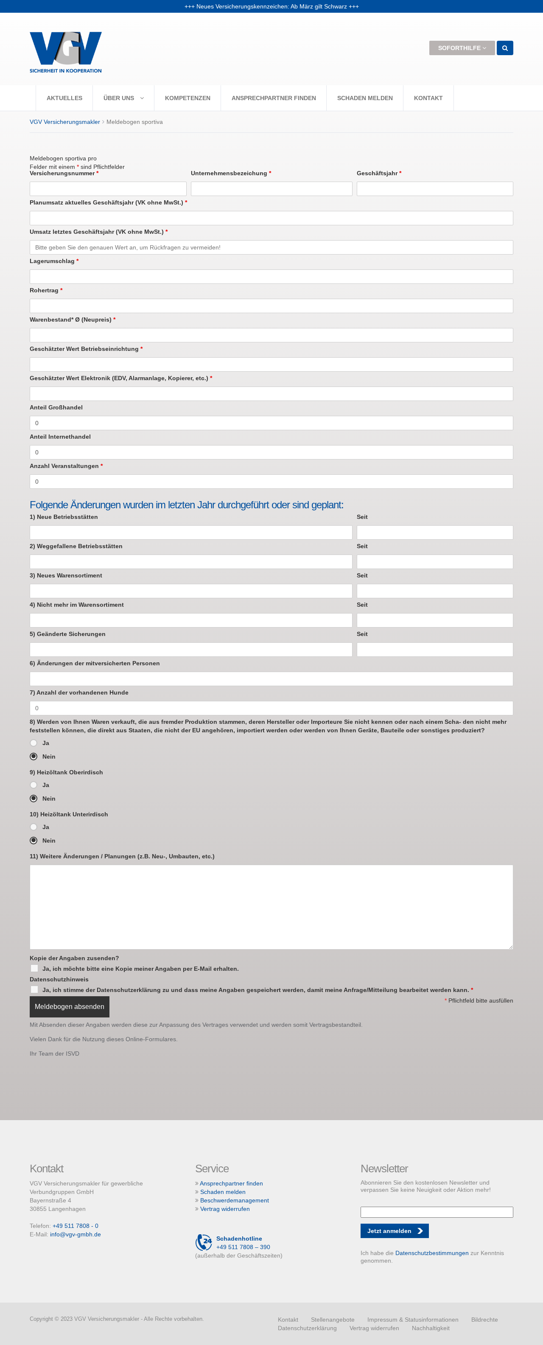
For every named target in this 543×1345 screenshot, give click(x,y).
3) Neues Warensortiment (66, 575)
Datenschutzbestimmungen (432, 1253)
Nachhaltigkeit (431, 1328)
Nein (49, 756)
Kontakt (428, 98)
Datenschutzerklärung (307, 1328)
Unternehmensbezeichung (231, 173)
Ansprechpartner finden (274, 98)
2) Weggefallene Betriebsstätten (76, 546)
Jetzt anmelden (389, 1230)
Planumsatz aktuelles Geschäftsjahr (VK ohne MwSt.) (108, 202)
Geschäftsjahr (379, 173)
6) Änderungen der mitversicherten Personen (95, 663)
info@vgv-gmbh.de (75, 1234)
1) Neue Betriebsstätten (64, 516)
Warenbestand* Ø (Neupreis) (72, 319)
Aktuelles (64, 98)
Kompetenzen (187, 98)
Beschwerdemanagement (234, 1200)
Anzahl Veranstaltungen (66, 465)
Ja (45, 743)
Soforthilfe (460, 48)
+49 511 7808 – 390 (243, 1242)
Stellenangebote (333, 1319)
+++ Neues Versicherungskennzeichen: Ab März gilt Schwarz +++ (272, 6)
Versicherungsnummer (64, 173)
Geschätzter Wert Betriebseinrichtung (86, 348)
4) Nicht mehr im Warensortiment (77, 604)
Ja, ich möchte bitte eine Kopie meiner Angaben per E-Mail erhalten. (140, 968)
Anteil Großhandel (56, 407)
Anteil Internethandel (60, 436)
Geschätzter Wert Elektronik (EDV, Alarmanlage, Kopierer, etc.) (121, 378)
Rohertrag (46, 290)
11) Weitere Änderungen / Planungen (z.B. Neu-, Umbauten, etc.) (122, 856)
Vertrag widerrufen (225, 1208)
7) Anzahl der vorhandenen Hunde (79, 692)
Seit (362, 516)
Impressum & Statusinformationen (413, 1319)
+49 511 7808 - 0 (75, 1225)
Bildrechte (484, 1319)
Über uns (120, 98)
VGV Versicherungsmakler (65, 121)
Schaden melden (365, 98)
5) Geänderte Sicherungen (68, 633)
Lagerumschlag (54, 261)
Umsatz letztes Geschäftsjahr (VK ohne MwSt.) (99, 231)
